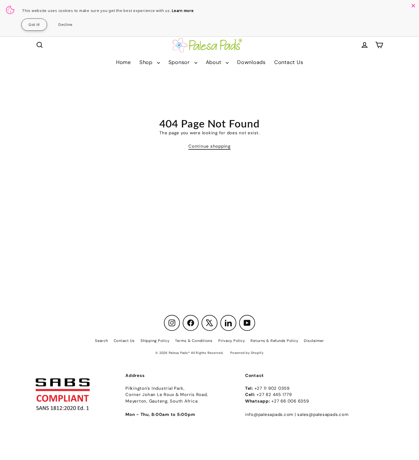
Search (101, 340)
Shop (146, 62)
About (214, 62)
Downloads (251, 62)
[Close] (413, 6)
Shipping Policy (155, 340)
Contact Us (288, 62)
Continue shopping (209, 146)
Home (123, 62)
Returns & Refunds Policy (274, 340)
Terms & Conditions (194, 340)
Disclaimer (314, 340)
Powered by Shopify (247, 353)
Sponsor (180, 62)
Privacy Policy (231, 340)
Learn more (183, 10)
